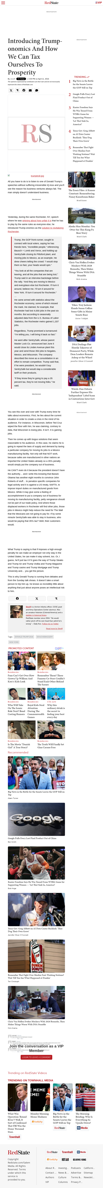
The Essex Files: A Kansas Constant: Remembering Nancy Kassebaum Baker (81, 193)
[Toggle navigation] (3, 3)
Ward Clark (82, 236)
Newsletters (89, 1177)
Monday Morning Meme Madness (39, 1115)
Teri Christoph (13, 982)
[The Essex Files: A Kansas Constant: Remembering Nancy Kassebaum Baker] (81, 179)
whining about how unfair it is (36, 220)
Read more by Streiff (54, 629)
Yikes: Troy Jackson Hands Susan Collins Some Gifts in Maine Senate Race (81, 309)
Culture (62, 1177)
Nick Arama (12, 1028)
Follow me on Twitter (50, 624)
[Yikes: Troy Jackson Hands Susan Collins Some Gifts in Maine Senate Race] (81, 294)
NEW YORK (13, 642)
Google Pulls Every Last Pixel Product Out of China (32, 838)
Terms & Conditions (77, 1177)
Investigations (64, 1167)
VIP (47, 1181)
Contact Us (51, 1172)
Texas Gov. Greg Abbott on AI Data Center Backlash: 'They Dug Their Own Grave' (35, 930)
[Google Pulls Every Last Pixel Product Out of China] (36, 819)
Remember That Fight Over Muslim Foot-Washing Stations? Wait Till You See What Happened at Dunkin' (36, 976)
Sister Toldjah (81, 318)
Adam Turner (13, 798)
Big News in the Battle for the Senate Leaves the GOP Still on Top (36, 793)
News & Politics (64, 1172)
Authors (49, 1177)
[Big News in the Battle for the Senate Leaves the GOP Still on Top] (36, 772)
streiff (12, 79)
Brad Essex (82, 200)
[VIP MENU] (98, 3)
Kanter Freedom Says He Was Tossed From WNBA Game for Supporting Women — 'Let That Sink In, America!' (36, 883)
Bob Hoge (12, 889)
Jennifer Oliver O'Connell (18, 935)
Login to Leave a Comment (36, 1057)
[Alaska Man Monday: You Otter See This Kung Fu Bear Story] (81, 215)
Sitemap (88, 1172)
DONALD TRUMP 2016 (24, 637)
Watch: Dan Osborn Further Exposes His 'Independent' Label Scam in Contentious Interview (81, 393)
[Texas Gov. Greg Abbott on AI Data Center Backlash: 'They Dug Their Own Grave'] (36, 909)
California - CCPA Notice (89, 1167)
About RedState (51, 1167)
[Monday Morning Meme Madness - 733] (40, 1097)
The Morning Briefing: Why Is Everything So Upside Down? (84, 1118)
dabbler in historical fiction (36, 615)
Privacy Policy (77, 1181)
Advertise (76, 1172)
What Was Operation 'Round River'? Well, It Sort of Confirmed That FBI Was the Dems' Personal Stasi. (17, 1123)
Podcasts (76, 1167)
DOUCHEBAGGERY (45, 637)
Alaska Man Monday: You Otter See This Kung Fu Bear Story (81, 230)
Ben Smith (12, 842)
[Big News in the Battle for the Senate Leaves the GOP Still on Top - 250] (63, 1097)
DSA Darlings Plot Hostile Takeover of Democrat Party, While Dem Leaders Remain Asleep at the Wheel (82, 351)
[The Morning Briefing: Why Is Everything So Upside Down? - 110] (85, 1097)
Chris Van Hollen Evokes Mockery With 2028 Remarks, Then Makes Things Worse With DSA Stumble (36, 1023)
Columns (63, 1181)
